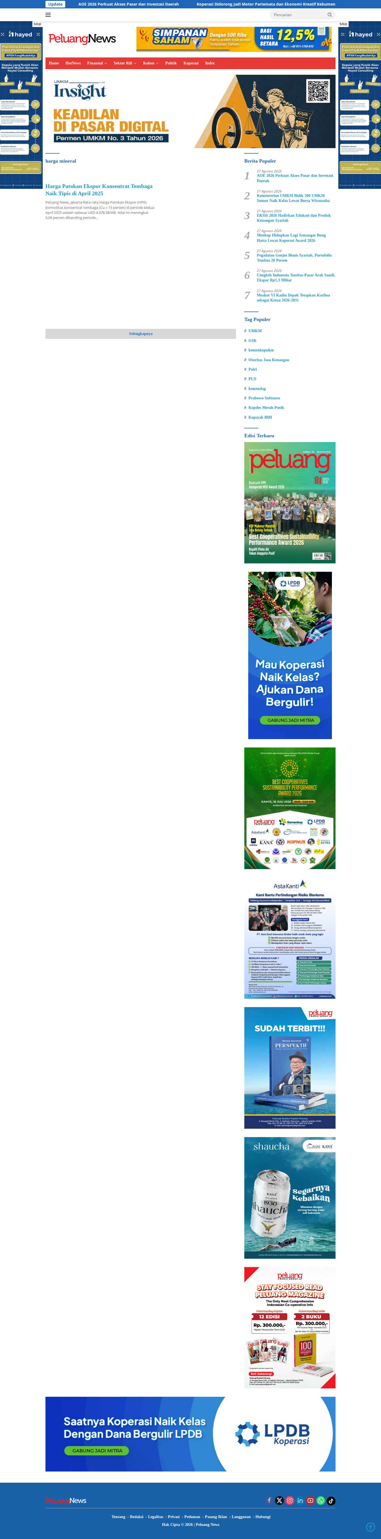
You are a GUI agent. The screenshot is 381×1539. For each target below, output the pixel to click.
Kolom (149, 63)
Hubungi (263, 1517)
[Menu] (49, 15)
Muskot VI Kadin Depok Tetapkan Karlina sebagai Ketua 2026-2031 (293, 297)
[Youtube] (310, 1501)
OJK (253, 341)
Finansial (95, 63)
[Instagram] (289, 1501)
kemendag (257, 389)
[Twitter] (279, 1501)
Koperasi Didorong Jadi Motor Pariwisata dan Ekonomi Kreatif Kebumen (213, 4)
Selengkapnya (141, 334)
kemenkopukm (261, 350)
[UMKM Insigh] (190, 111)
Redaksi (136, 1517)
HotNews (73, 63)
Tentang (118, 1517)
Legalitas (155, 1517)
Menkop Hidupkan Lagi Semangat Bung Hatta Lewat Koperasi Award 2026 (291, 237)
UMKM (255, 331)
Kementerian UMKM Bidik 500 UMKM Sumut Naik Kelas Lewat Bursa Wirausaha (293, 198)
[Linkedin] (300, 1501)
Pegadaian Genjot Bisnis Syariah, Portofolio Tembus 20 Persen (294, 257)
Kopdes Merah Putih (266, 408)
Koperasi (191, 63)
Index (210, 63)
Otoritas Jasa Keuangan (269, 360)
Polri (253, 369)
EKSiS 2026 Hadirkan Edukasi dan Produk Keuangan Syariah (294, 218)
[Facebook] (269, 1501)
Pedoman (192, 1517)
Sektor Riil (123, 63)
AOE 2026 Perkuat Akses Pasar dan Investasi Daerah (76, 4)
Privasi (174, 1517)
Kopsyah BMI (260, 417)
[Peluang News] (84, 39)
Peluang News (207, 1525)
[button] (330, 14)
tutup (37, 24)
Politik (171, 63)
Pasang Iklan (216, 1517)
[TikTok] (331, 1501)
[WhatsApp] (320, 1501)
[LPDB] (290, 655)
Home (54, 63)
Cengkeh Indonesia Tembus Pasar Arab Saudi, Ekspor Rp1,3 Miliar (296, 277)
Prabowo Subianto (264, 398)
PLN (252, 379)
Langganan (241, 1517)
